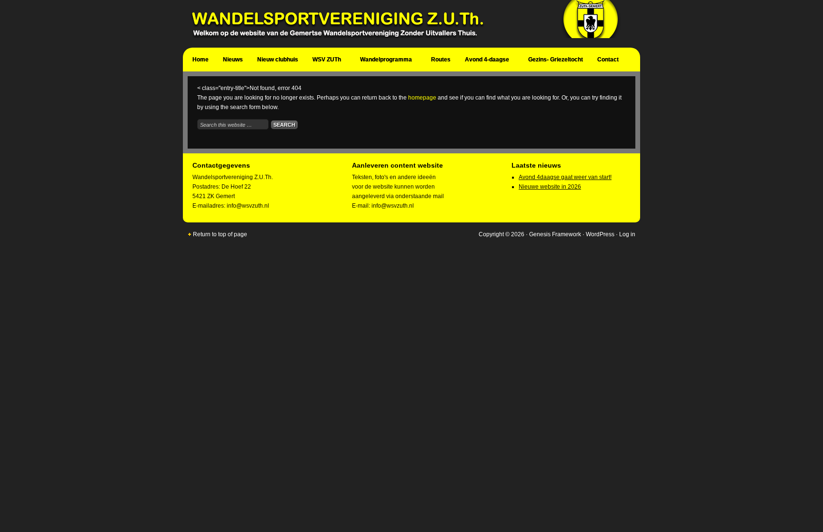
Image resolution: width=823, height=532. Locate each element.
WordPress (600, 234)
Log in (627, 234)
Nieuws (233, 59)
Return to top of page (220, 234)
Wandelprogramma (383, 61)
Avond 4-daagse (484, 61)
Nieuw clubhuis (277, 59)
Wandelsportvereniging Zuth (407, 24)
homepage (422, 97)
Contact (605, 61)
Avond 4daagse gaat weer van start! (565, 177)
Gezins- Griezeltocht (555, 59)
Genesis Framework (555, 234)
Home (200, 59)
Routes (441, 59)
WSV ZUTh (324, 61)
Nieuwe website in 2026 (550, 186)
